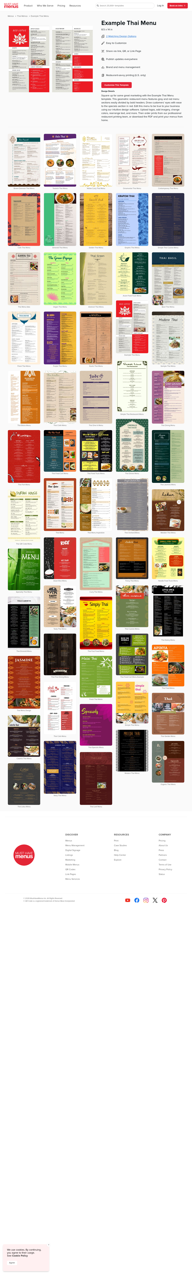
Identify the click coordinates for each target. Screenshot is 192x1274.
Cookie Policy (20, 1255)
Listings (69, 855)
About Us (163, 845)
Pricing (61, 6)
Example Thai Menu (40, 16)
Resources (75, 6)
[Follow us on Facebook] (136, 900)
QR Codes (70, 869)
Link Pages (70, 874)
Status (162, 874)
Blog (116, 850)
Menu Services (72, 879)
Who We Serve (45, 6)
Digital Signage (72, 850)
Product (28, 6)
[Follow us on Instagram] (146, 900)
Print (116, 841)
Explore (117, 860)
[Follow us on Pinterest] (164, 900)
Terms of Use (165, 865)
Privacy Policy (165, 869)
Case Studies (120, 845)
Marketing (70, 860)
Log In (160, 5)
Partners (163, 855)
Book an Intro (176, 5)
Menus (11, 16)
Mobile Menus (72, 865)
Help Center (120, 855)
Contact (162, 860)
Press (161, 850)
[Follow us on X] (155, 900)
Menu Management (74, 845)
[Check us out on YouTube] (127, 900)
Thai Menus (22, 16)
